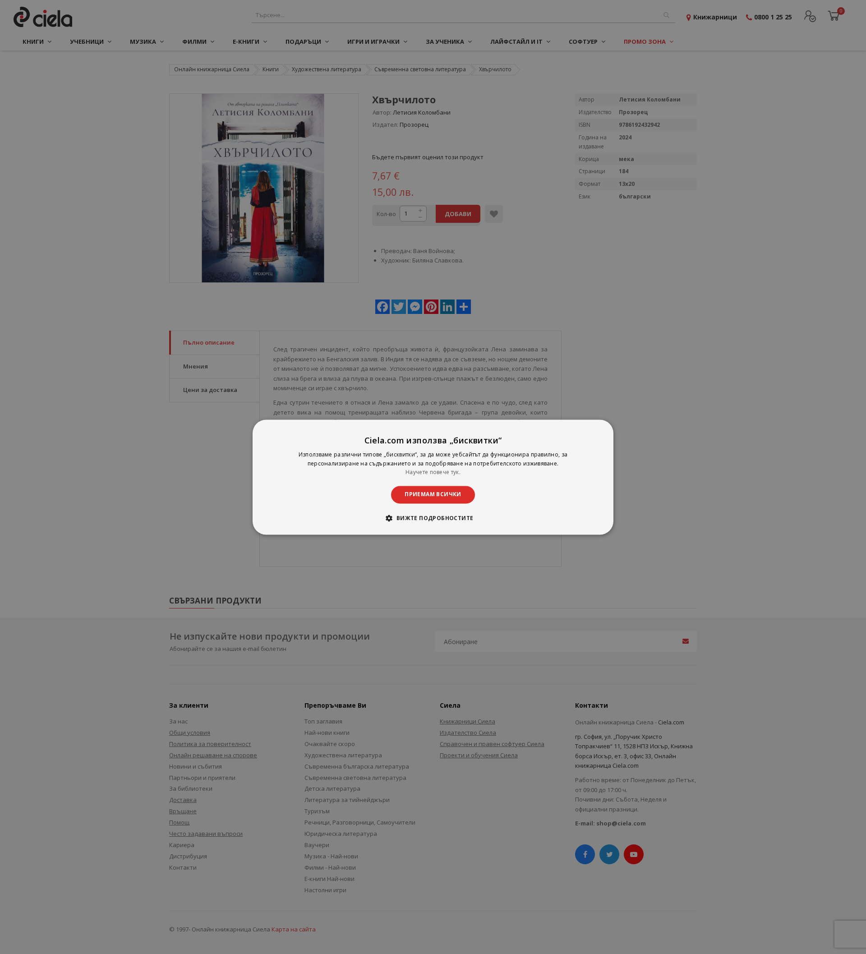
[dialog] (433, 477)
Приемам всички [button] (433, 494)
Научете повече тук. (433, 472)
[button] (432, 517)
